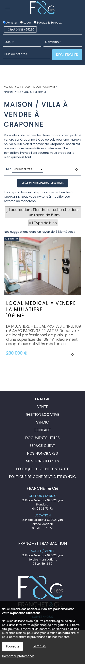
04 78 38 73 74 (42, 528)
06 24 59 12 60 (42, 564)
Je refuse (39, 646)
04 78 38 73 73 (42, 509)
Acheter (11, 23)
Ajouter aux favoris (72, 354)
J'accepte (12, 646)
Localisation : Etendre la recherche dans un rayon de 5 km (44, 212)
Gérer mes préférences (18, 656)
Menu (8, 8)
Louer (27, 23)
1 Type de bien (44, 222)
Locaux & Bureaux (49, 23)
